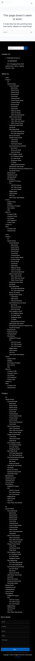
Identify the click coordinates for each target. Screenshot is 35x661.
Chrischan (17, 657)
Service (7, 199)
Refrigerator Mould (16, 160)
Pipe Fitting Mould (14, 129)
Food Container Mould (17, 100)
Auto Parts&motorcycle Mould (17, 146)
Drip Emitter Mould (14, 170)
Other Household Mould (17, 115)
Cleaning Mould (15, 98)
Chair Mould (14, 96)
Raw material (11, 208)
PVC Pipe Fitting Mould (17, 133)
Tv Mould (13, 162)
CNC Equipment (11, 220)
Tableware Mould (15, 110)
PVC (10, 183)
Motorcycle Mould (16, 150)
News (7, 226)
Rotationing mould (12, 175)
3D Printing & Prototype (13, 206)
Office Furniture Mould (15, 117)
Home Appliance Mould (15, 154)
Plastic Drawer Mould (17, 123)
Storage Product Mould (15, 137)
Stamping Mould (11, 177)
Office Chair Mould (16, 119)
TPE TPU (12, 195)
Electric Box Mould (14, 135)
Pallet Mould (14, 141)
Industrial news (11, 230)
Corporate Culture (12, 216)
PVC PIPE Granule (16, 187)
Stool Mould (14, 106)
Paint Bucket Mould (16, 144)
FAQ (8, 210)
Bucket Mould (15, 94)
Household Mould (14, 86)
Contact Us (8, 224)
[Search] (25, 48)
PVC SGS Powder (16, 189)
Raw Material (11, 179)
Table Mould (14, 108)
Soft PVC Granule (16, 185)
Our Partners (11, 218)
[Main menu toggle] (31, 3)
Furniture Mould (15, 102)
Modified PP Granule (15, 181)
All (8, 82)
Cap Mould (12, 127)
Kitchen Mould (15, 104)
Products (7, 79)
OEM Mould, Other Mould (16, 166)
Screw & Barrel (9, 482)
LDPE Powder (13, 193)
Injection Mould (11, 84)
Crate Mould (14, 139)
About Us (8, 212)
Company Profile (12, 214)
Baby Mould (14, 88)
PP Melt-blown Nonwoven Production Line (20, 168)
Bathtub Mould (15, 92)
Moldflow (9, 204)
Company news (11, 228)
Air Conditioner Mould (17, 156)
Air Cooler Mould (15, 158)
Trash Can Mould (15, 113)
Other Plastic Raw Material (16, 197)
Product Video (11, 222)
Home (7, 77)
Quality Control (11, 201)
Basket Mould (15, 90)
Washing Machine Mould (18, 164)
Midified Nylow (13, 191)
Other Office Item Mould (17, 121)
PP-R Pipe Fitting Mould (17, 131)
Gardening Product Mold (16, 125)
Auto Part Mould (15, 152)
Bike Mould (14, 148)
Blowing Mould (11, 173)
